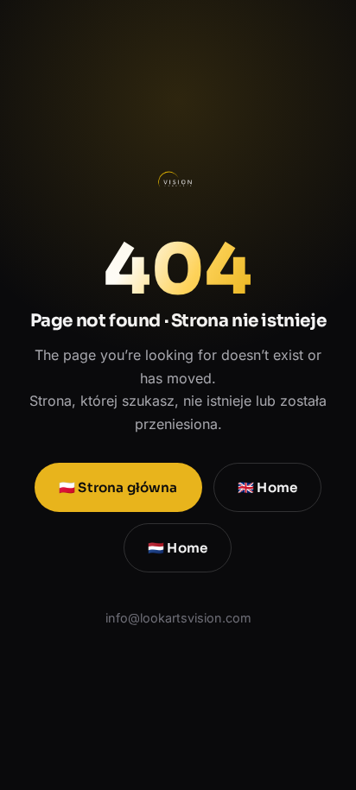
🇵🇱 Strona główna (118, 487)
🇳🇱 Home (178, 548)
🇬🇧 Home (267, 487)
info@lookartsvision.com (178, 617)
